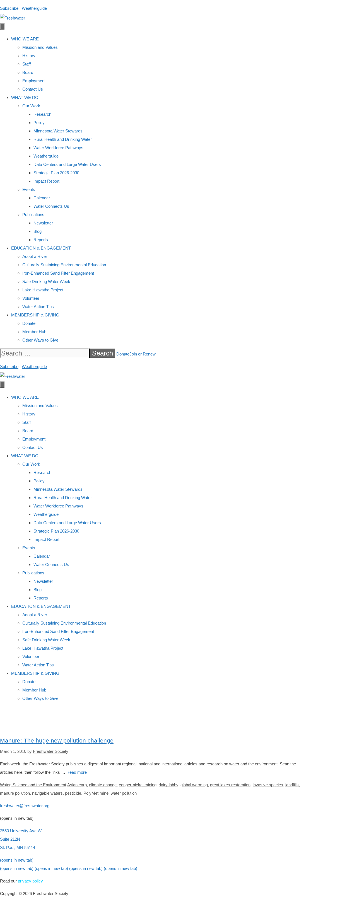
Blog (37, 231)
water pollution (124, 793)
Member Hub (34, 331)
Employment (33, 80)
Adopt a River (34, 256)
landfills (292, 784)
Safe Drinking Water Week (46, 281)
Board (27, 72)
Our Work (31, 105)
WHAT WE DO (24, 97)
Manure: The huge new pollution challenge (57, 740)
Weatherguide (34, 8)
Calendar (41, 197)
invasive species (268, 784)
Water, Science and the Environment (33, 784)
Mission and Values (40, 47)
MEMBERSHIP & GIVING (35, 315)
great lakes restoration (230, 784)
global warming (194, 784)
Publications (33, 214)
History (28, 55)
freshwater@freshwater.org (24, 805)
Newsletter (43, 223)
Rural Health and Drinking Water (62, 139)
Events (28, 189)
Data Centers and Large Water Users (67, 164)
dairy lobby (168, 784)
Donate (28, 323)
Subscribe (9, 8)
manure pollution (15, 793)
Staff (26, 64)
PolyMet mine (95, 793)
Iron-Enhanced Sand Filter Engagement (58, 273)
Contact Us (32, 89)
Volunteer (30, 298)
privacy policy (30, 881)
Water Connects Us (51, 206)
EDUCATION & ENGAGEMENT (41, 248)
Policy (39, 122)
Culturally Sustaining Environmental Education (64, 264)
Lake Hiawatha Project (42, 289)
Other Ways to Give (40, 340)
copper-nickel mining (137, 784)
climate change (103, 784)
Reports (40, 239)
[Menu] (2, 26)
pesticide (73, 793)
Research (42, 114)
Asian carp (77, 784)
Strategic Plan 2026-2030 (56, 172)
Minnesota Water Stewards (58, 131)
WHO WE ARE (25, 39)
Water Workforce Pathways (58, 147)
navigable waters (47, 793)
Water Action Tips (38, 306)
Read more (76, 772)
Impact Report (46, 181)
